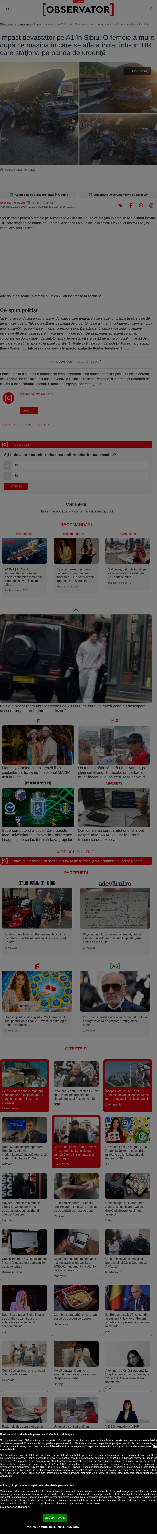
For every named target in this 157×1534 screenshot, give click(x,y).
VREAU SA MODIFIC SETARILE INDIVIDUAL (53, 1527)
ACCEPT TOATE (55, 1517)
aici (42, 1467)
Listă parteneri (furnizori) (15, 1506)
